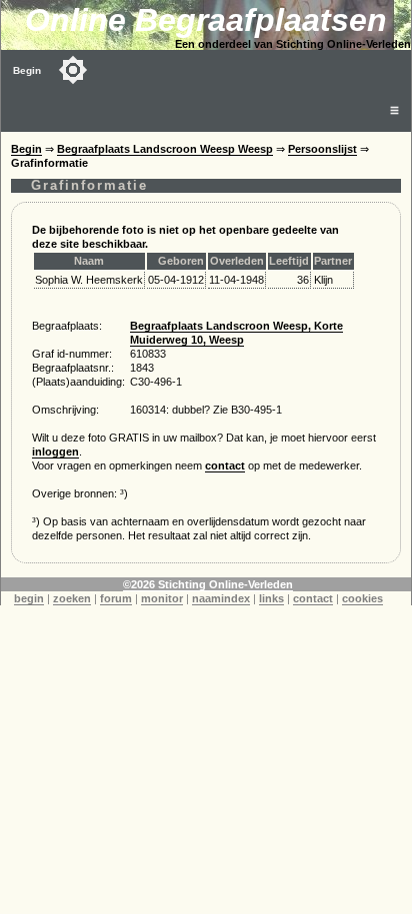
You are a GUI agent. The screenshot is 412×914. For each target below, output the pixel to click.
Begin (27, 70)
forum (116, 598)
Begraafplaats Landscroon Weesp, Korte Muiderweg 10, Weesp (236, 333)
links (271, 598)
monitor (162, 598)
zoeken (72, 598)
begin (29, 598)
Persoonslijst (322, 149)
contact (225, 465)
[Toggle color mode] (73, 70)
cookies (362, 598)
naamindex (221, 598)
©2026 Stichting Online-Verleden (208, 584)
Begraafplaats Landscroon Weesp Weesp (165, 149)
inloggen (55, 451)
